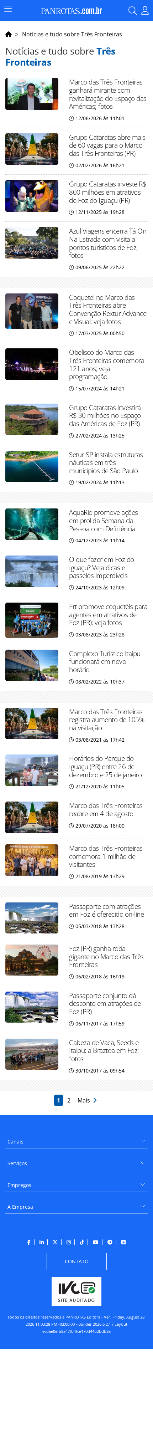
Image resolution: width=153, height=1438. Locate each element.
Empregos (19, 1185)
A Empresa (20, 1206)
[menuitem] (76, 1139)
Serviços (17, 1163)
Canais (15, 1141)
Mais (85, 1100)
